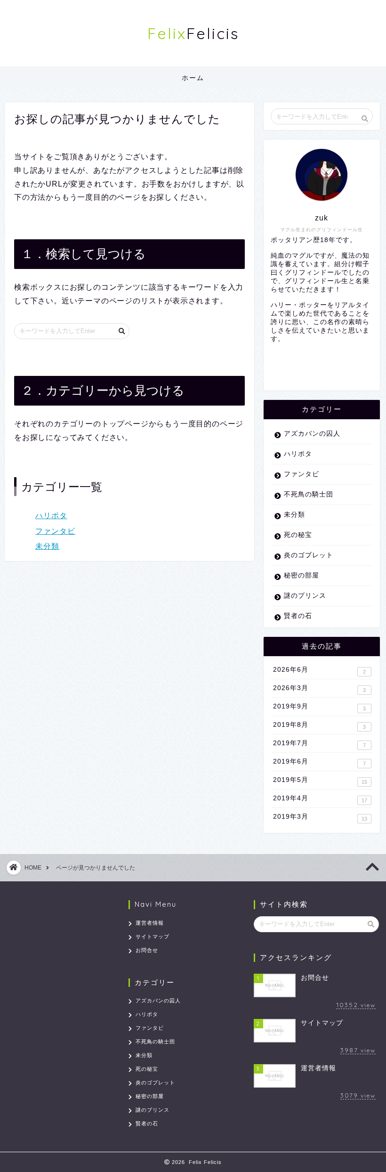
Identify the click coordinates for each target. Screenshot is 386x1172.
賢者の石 (298, 615)
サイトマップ (152, 936)
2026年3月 (319, 688)
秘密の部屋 (301, 575)
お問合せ (147, 950)
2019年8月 (319, 725)
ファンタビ (55, 531)
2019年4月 (320, 799)
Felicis (193, 33)
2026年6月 (319, 670)
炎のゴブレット (308, 555)
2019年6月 (319, 762)
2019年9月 (319, 707)
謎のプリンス (305, 595)
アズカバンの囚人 (312, 433)
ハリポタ (51, 516)
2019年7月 (319, 744)
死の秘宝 (298, 534)
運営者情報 (150, 923)
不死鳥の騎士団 (308, 494)
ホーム (193, 77)
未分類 (47, 546)
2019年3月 (320, 817)
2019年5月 (320, 780)
